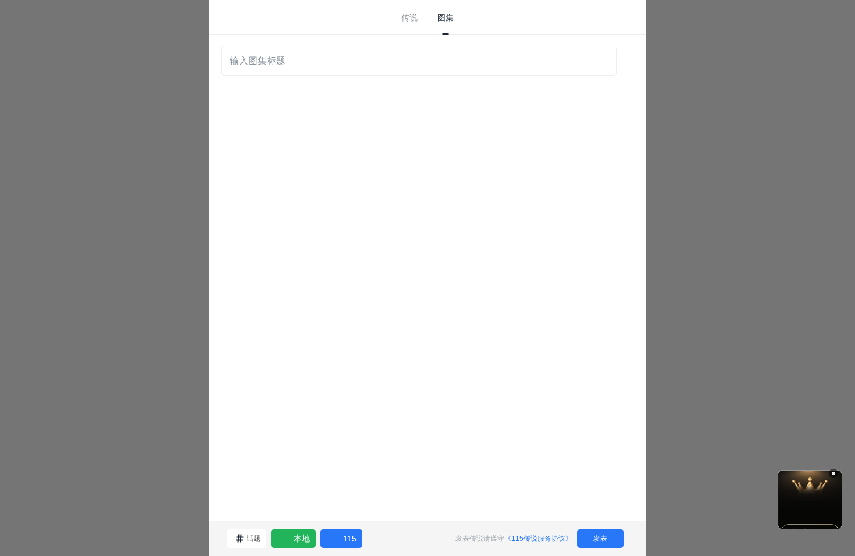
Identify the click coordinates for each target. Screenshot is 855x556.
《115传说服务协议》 (538, 538)
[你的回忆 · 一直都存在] (809, 499)
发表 (600, 538)
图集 (445, 17)
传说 (409, 17)
